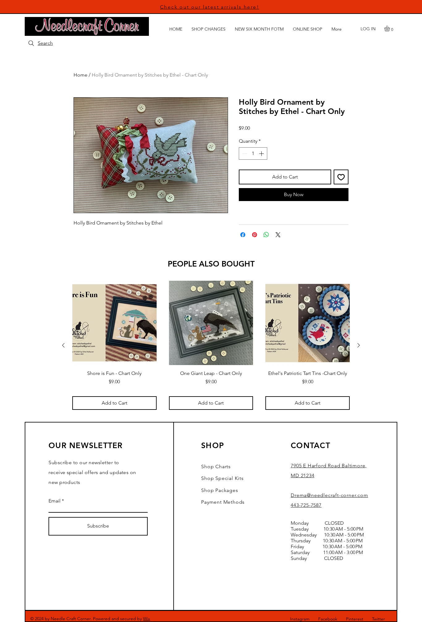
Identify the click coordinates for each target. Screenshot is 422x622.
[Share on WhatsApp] (266, 234)
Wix (146, 618)
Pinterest (354, 619)
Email (55, 500)
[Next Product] (358, 345)
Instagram (300, 619)
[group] (211, 345)
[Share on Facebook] (243, 234)
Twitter (378, 619)
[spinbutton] (253, 153)
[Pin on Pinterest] (254, 234)
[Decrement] (244, 153)
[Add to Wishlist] (341, 177)
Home (80, 75)
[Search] (31, 43)
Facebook (327, 619)
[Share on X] (278, 234)
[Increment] (262, 153)
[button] (390, 28)
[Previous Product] (63, 345)
